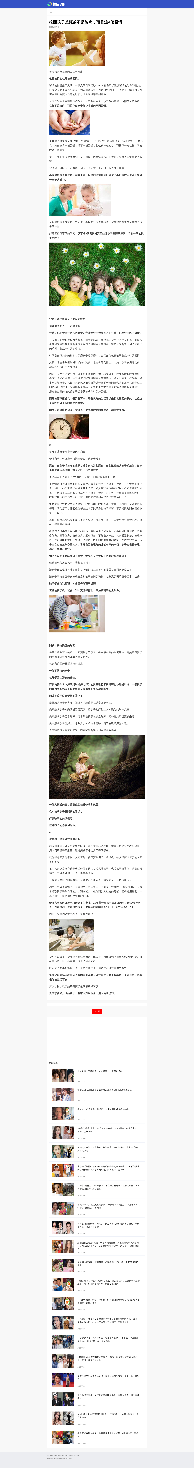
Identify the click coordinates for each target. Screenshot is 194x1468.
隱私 (67, 1458)
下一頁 (97, 1011)
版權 (70, 1458)
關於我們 (50, 1458)
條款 (63, 1458)
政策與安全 (58, 1458)
